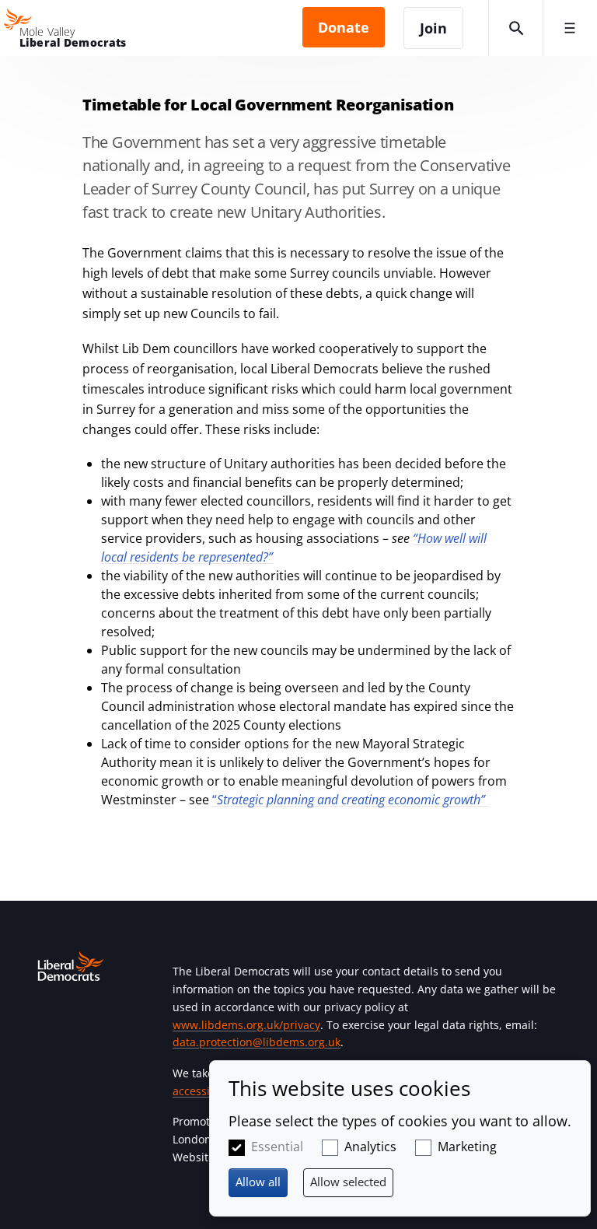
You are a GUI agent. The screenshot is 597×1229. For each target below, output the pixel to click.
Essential (277, 1146)
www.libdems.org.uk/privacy (246, 1024)
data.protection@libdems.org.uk (256, 1042)
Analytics (370, 1146)
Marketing (467, 1146)
